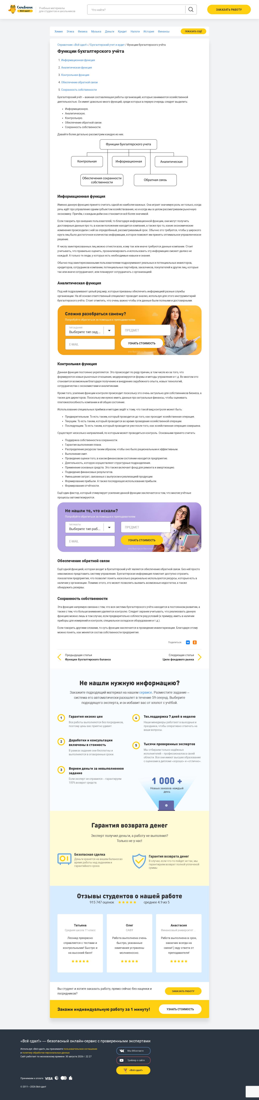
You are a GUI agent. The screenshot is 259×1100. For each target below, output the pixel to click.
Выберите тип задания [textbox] (85, 332)
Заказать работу (183, 991)
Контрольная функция (75, 74)
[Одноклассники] (195, 642)
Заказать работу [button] (229, 9)
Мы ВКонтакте (135, 1051)
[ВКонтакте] (188, 642)
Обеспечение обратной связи (79, 82)
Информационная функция (78, 60)
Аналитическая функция (76, 67)
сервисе (145, 692)
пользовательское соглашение (80, 1049)
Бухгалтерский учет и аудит (107, 44)
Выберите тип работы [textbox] (85, 529)
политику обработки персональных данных (46, 1052)
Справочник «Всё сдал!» (72, 44)
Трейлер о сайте (136, 1060)
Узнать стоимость (141, 343)
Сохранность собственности (79, 89)
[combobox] (90, 330)
